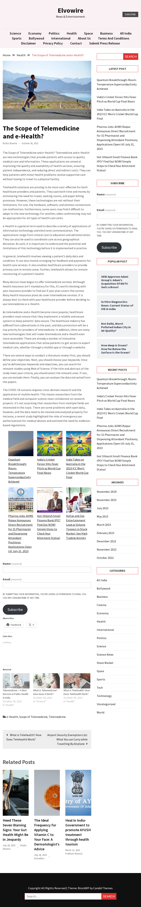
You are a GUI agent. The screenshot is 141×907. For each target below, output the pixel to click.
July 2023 (102, 508)
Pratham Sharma (73, 853)
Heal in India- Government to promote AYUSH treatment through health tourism (78, 832)
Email (12, 579)
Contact (76, 43)
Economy (34, 33)
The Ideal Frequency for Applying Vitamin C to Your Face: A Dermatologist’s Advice (46, 834)
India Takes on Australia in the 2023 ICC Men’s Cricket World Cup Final (77, 468)
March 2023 (104, 524)
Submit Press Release (104, 43)
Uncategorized (106, 704)
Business (106, 33)
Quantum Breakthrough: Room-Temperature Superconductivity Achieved (117, 84)
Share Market (105, 663)
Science (15, 33)
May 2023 (102, 516)
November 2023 (106, 500)
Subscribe (130, 14)
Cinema (101, 605)
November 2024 (106, 491)
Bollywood (36, 38)
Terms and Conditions (113, 38)
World (100, 712)
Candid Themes (103, 888)
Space (88, 33)
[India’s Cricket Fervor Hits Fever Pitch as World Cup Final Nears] (49, 444)
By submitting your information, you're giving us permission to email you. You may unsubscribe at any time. (45, 596)
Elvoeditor (39, 858)
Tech (100, 687)
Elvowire (70, 10)
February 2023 (105, 533)
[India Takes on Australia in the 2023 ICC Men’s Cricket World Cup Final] (78, 444)
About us (84, 38)
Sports (16, 38)
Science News (105, 654)
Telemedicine (57, 717)
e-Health (12, 717)
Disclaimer (28, 43)
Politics (54, 33)
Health (72, 33)
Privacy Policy (53, 43)
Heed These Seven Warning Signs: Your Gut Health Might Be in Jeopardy (15, 830)
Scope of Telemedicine (33, 717)
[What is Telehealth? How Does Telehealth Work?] (77, 680)
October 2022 (105, 558)
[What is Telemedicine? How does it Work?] (46, 680)
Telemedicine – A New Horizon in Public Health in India (15, 694)
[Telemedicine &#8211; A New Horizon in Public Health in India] (16, 680)
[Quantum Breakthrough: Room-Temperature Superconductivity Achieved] (20, 444)
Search (131, 56)
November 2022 (106, 549)
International (60, 38)
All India (125, 33)
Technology (104, 696)
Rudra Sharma (10, 143)
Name (12, 563)
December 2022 (106, 541)
